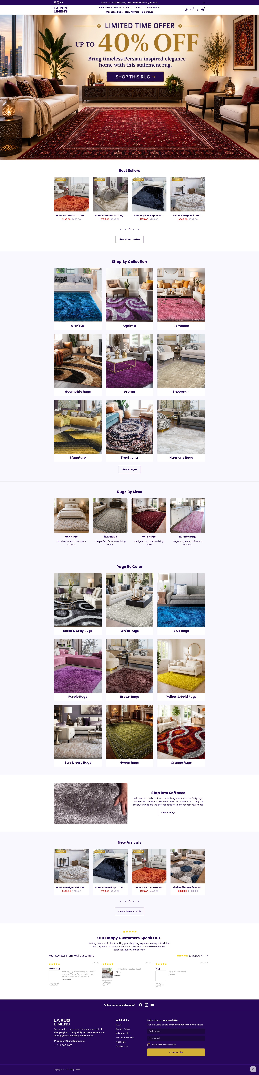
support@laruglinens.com (69, 1041)
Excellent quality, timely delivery (121, 968)
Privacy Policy (123, 1033)
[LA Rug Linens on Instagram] (58, 2)
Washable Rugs (114, 11)
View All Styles (129, 469)
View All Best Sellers (129, 239)
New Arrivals (132, 11)
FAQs (119, 1024)
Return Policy (123, 1029)
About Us (121, 1042)
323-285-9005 (63, 1045)
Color (138, 7)
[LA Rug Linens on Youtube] (61, 2)
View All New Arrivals (129, 911)
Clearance (147, 11)
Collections (152, 7)
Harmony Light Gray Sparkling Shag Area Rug (53, 985)
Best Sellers (105, 7)
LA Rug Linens (74, 1070)
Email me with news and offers (163, 1045)
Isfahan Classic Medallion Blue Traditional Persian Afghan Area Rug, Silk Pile (107, 987)
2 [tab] (125, 229)
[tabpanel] (71, 200)
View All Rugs (168, 812)
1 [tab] (121, 229)
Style (127, 7)
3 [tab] (129, 229)
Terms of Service (125, 1037)
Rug (157, 968)
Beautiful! (54, 968)
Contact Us (122, 1046)
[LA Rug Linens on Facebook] (55, 2)
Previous (56, 200)
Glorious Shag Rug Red (160, 984)
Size (117, 7)
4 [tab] (134, 229)
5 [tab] (138, 229)
